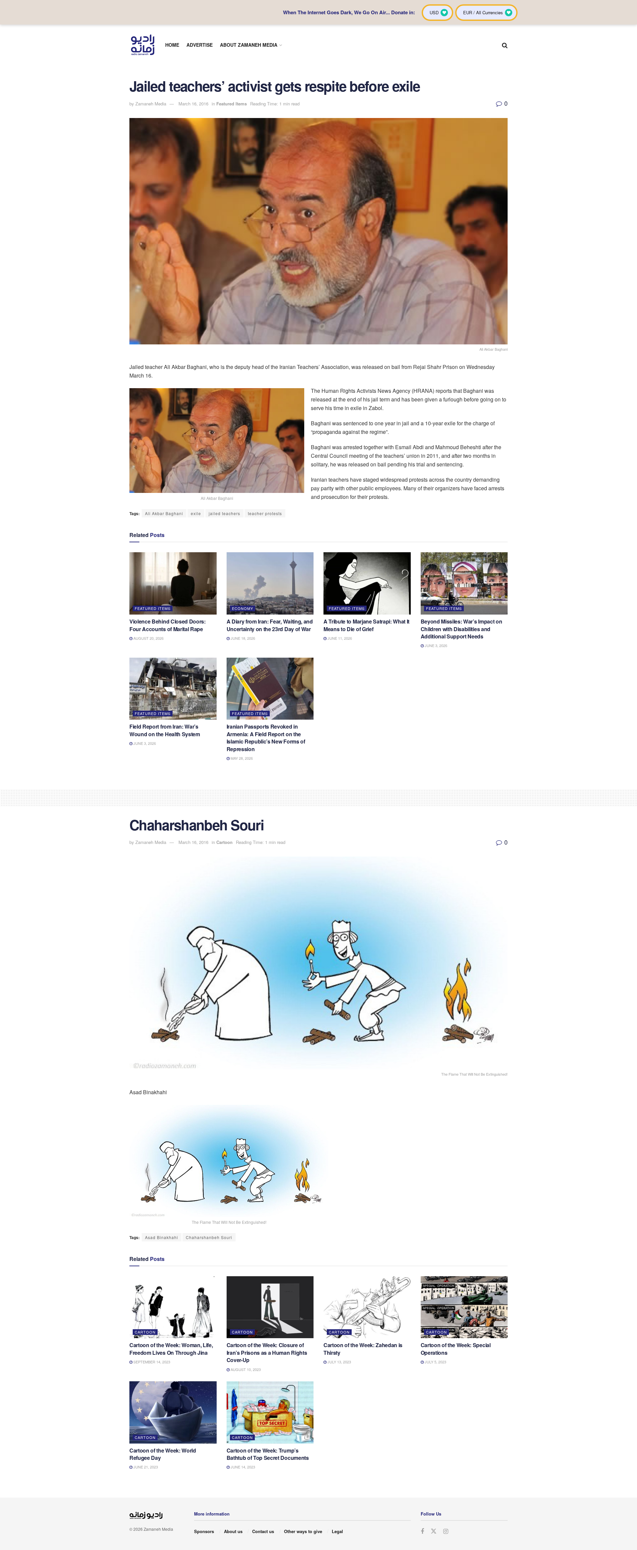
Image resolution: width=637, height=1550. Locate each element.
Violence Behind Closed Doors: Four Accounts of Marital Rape (167, 625)
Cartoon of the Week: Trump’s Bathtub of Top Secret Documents (268, 1454)
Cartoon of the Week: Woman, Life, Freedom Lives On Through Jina (171, 1348)
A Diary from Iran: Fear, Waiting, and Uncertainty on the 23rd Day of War (270, 625)
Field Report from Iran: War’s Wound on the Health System (164, 730)
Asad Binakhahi (161, 1237)
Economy (242, 608)
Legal (337, 1531)
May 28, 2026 (241, 758)
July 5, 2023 (435, 1361)
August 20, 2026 (148, 638)
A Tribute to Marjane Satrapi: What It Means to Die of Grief (366, 625)
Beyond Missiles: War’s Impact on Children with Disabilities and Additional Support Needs (461, 629)
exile (196, 513)
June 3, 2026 (435, 645)
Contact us (263, 1531)
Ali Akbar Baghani (164, 513)
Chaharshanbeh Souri (209, 1237)
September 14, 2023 (151, 1361)
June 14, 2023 (242, 1466)
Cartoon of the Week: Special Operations (456, 1348)
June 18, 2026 (242, 638)
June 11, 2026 (339, 638)
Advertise (199, 44)
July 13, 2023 (338, 1361)
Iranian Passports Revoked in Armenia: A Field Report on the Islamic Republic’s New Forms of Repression (266, 737)
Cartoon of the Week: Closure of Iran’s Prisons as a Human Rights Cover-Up (267, 1352)
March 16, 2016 (193, 103)
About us (233, 1531)
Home (172, 44)
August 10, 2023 (245, 1369)
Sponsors (204, 1531)
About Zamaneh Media (248, 44)
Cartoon (224, 842)
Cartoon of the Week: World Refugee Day (162, 1454)
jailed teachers (224, 513)
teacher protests (265, 513)
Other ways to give (303, 1531)
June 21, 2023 (145, 1466)
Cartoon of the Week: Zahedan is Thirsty (362, 1348)
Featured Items (231, 103)
